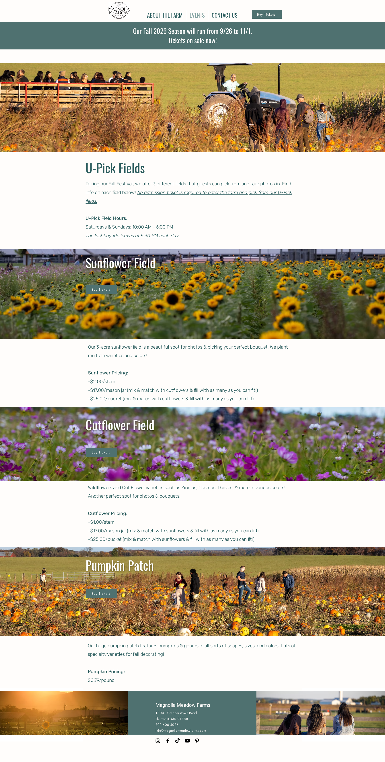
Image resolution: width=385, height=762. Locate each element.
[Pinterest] (197, 741)
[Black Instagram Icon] (158, 741)
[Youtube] (187, 741)
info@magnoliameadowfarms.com (181, 730)
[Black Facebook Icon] (168, 741)
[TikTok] (177, 741)
